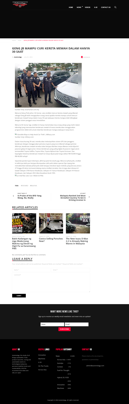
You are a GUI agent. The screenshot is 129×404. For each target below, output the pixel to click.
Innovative (42, 355)
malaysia (34, 186)
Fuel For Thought (63, 370)
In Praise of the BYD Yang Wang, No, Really (29, 196)
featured (25, 186)
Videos (87, 7)
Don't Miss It (22, 193)
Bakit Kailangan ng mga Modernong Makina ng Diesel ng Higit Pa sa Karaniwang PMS (24, 243)
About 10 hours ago (18, 236)
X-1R (95, 7)
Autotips (60, 363)
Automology (18, 57)
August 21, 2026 (44, 236)
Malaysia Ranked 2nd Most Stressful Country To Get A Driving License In (73, 197)
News (79, 7)
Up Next (83, 193)
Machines (41, 359)
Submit (19, 296)
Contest (60, 367)
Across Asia (42, 370)
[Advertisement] (64, 24)
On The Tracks (43, 366)
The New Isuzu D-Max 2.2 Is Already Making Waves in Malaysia (77, 241)
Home (71, 7)
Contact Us (105, 7)
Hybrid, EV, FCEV (63, 377)
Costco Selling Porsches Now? (51, 239)
